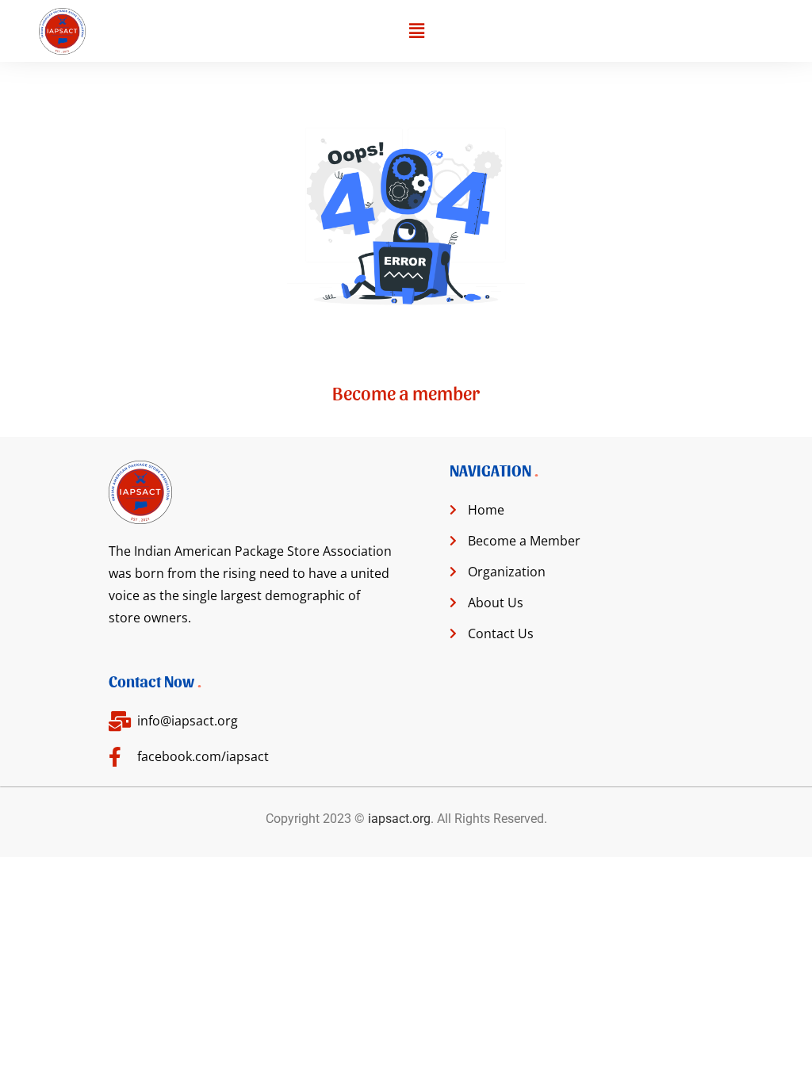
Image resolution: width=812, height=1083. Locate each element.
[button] (416, 31)
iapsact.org (399, 818)
